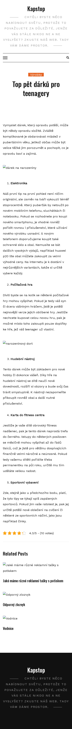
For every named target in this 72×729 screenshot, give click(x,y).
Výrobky (36, 74)
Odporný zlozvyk (14, 604)
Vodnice (8, 628)
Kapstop (36, 8)
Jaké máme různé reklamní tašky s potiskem (33, 580)
